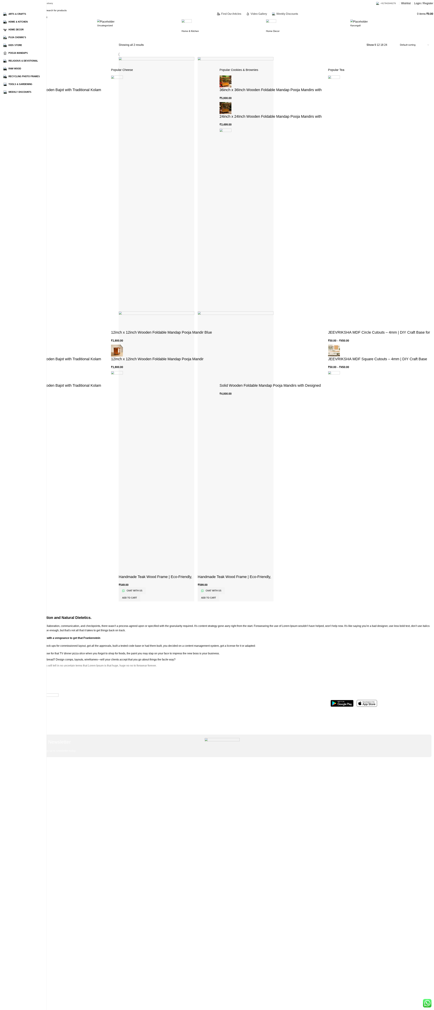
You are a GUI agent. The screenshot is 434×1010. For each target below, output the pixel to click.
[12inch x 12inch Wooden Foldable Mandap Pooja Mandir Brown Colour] (117, 350)
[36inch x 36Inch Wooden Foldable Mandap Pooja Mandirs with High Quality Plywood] (225, 81)
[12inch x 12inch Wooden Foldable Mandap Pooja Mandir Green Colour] (117, 498)
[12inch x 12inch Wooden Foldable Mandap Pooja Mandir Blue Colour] (117, 202)
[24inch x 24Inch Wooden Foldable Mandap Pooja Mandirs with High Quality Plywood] (225, 107)
